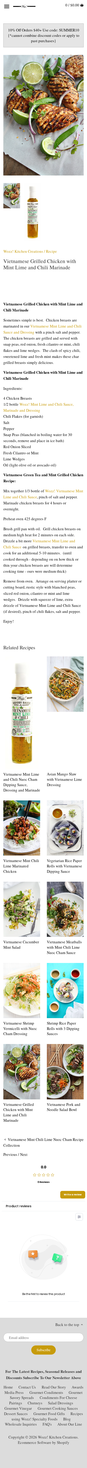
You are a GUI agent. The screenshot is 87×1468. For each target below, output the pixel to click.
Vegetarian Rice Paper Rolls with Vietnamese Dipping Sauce (64, 866)
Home (8, 1387)
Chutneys (35, 1402)
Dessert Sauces (16, 1413)
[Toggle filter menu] (79, 1217)
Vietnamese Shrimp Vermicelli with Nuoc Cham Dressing (20, 1028)
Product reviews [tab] (18, 1206)
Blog (67, 1419)
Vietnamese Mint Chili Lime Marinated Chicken (21, 866)
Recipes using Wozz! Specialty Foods (47, 1416)
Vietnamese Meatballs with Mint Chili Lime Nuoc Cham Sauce (64, 947)
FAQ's (47, 1424)
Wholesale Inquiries (21, 1424)
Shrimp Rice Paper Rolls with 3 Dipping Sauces (63, 1028)
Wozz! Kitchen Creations (23, 251)
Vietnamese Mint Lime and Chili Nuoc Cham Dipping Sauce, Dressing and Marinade (21, 782)
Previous (10, 1154)
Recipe (51, 251)
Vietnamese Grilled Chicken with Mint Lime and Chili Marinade (18, 1112)
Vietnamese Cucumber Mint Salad (21, 944)
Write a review (73, 1194)
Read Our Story (54, 1387)
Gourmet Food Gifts (49, 1413)
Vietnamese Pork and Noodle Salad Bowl (63, 1107)
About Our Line (69, 1424)
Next (23, 1154)
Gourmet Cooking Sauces (58, 1408)
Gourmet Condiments (46, 1392)
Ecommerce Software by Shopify (43, 1442)
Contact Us (28, 1387)
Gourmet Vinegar (18, 1408)
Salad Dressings (60, 1402)
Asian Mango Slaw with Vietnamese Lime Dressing (64, 779)
